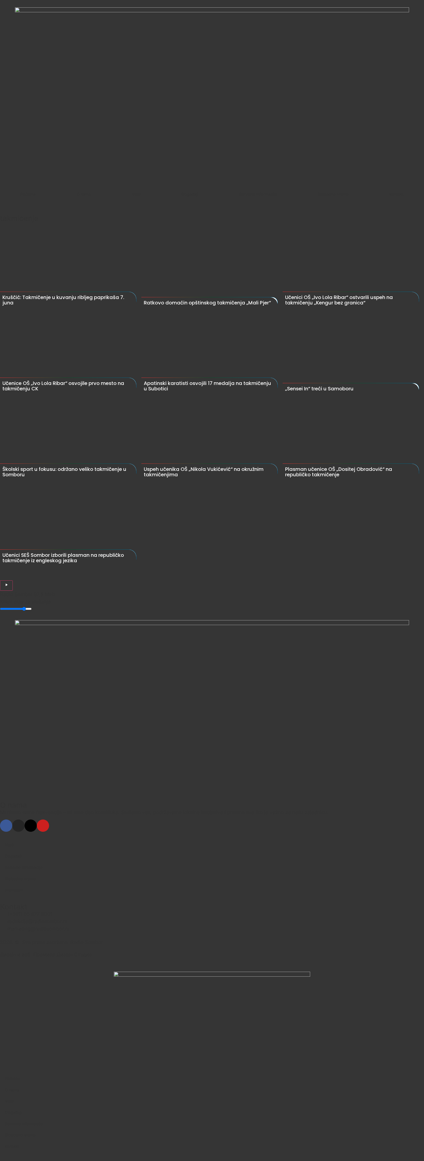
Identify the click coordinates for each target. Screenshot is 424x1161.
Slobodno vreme (333, 194)
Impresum (14, 890)
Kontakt (396, 194)
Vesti (136, 194)
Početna (28, 194)
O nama (84, 194)
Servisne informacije (258, 194)
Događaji (190, 194)
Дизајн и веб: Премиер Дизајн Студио (46, 954)
